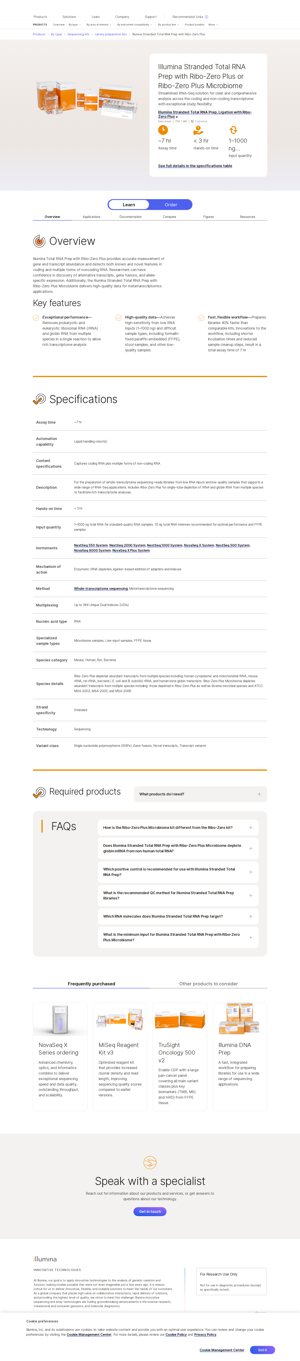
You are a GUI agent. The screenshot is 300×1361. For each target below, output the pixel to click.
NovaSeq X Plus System (131, 550)
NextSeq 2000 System (127, 545)
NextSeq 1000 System (164, 545)
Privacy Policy (205, 1334)
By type (73, 24)
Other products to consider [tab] (208, 983)
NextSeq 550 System (91, 545)
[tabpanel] (150, 512)
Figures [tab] (208, 217)
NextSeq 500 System (233, 545)
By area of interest (97, 24)
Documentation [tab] (130, 217)
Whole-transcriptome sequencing (101, 589)
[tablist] (150, 204)
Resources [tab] (247, 217)
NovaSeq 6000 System (92, 550)
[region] (150, 1337)
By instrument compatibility (133, 24)
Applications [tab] (91, 217)
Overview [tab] (52, 217)
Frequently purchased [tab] (91, 983)
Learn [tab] (129, 204)
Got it (262, 1350)
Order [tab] (171, 204)
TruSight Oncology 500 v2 (176, 1052)
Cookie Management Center (89, 1334)
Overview (59, 24)
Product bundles (194, 24)
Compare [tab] (169, 217)
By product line (167, 24)
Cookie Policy (176, 1334)
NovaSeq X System (199, 545)
